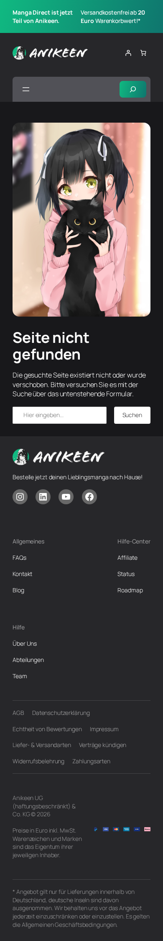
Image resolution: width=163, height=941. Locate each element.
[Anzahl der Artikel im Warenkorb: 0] (143, 52)
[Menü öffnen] (26, 89)
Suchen (132, 415)
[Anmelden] (128, 52)
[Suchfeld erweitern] (133, 89)
